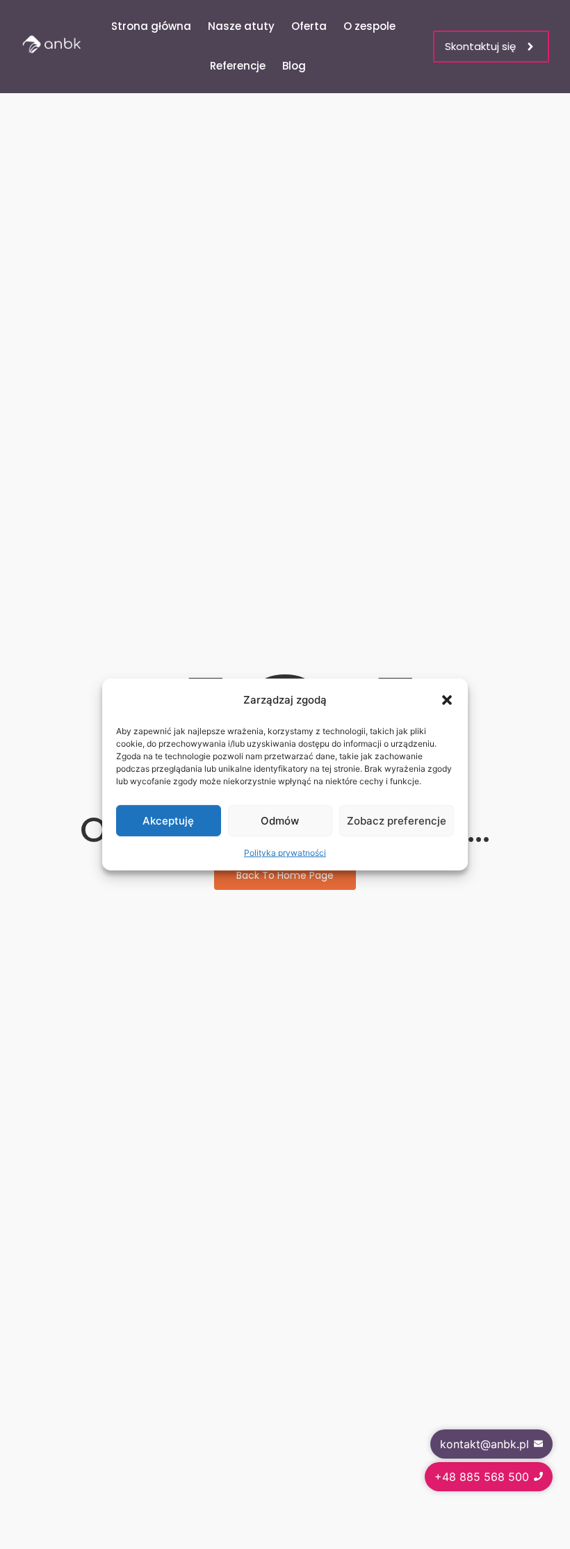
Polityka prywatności (285, 853)
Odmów (280, 820)
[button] (447, 700)
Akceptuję (168, 820)
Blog (294, 65)
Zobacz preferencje (396, 820)
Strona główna (151, 26)
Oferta (309, 26)
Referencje (238, 65)
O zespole (369, 26)
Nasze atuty (241, 26)
